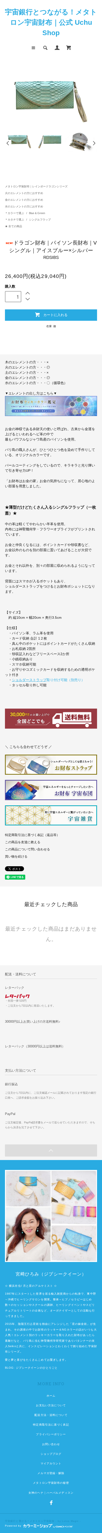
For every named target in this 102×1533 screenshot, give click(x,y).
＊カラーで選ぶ (15, 213)
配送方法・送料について (50, 1414)
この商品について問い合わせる (27, 849)
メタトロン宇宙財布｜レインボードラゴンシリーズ (36, 186)
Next (94, 143)
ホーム (51, 1395)
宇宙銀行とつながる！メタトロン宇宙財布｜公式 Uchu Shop (51, 22)
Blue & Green (37, 213)
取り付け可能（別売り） (48, 680)
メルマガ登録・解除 (50, 1473)
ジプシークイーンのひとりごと (37, 1367)
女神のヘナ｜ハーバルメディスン (51, 1492)
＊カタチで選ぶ (15, 219)
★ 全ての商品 (13, 226)
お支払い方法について (51, 1405)
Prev (8, 143)
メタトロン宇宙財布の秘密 (51, 1482)
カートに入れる (55, 314)
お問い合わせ (51, 1444)
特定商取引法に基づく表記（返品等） (32, 835)
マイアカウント (51, 1463)
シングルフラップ (40, 219)
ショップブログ (51, 1453)
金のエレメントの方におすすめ (24, 199)
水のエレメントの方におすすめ (24, 206)
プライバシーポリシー (51, 1434)
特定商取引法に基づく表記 (51, 1424)
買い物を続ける (16, 856)
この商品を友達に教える (22, 842)
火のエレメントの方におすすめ (24, 193)
